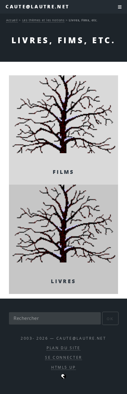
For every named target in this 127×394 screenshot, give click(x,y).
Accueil (12, 20)
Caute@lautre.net (37, 6)
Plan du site (63, 348)
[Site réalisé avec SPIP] (63, 377)
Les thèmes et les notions (43, 20)
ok (110, 319)
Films (63, 171)
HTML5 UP (63, 367)
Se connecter (63, 357)
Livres (63, 281)
